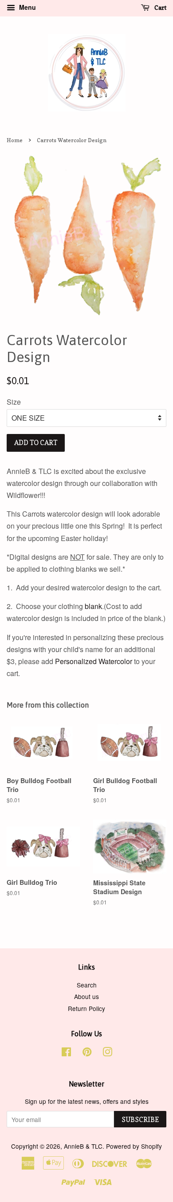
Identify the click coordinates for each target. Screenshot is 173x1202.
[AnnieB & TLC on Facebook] (66, 1053)
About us (86, 996)
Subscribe (140, 1119)
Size (14, 402)
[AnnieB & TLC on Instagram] (107, 1053)
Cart (159, 7)
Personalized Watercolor (93, 661)
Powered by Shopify (134, 1146)
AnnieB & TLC (83, 1146)
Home (15, 140)
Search (87, 984)
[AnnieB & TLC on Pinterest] (87, 1053)
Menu (26, 7)
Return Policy (86, 1008)
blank (93, 606)
